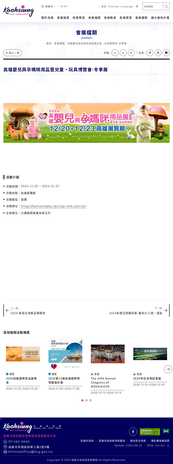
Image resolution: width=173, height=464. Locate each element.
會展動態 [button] (110, 17)
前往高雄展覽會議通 (137, 6)
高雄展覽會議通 (133, 432)
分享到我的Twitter (158, 52)
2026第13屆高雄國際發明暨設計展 (64, 380)
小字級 (115, 52)
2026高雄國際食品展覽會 (21, 380)
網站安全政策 (138, 440)
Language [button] (127, 6)
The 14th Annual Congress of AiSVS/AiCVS (103, 382)
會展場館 (63, 17)
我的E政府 (166, 431)
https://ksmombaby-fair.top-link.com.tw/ (53, 206)
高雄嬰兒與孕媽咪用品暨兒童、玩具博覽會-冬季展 (97, 43)
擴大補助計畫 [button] (160, 17)
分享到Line (166, 52)
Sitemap (113, 6)
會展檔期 (94, 17)
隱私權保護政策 (160, 440)
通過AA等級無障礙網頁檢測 (150, 431)
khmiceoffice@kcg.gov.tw (30, 451)
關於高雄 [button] (47, 17)
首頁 (103, 6)
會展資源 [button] (126, 17)
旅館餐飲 (79, 17)
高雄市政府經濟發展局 (112, 440)
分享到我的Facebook (150, 52)
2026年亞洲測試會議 (147, 378)
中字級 (123, 52)
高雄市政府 (87, 440)
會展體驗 (141, 17)
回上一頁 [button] (14, 52)
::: (100, 6)
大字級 (131, 52)
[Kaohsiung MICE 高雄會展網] (18, 11)
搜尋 (166, 6)
